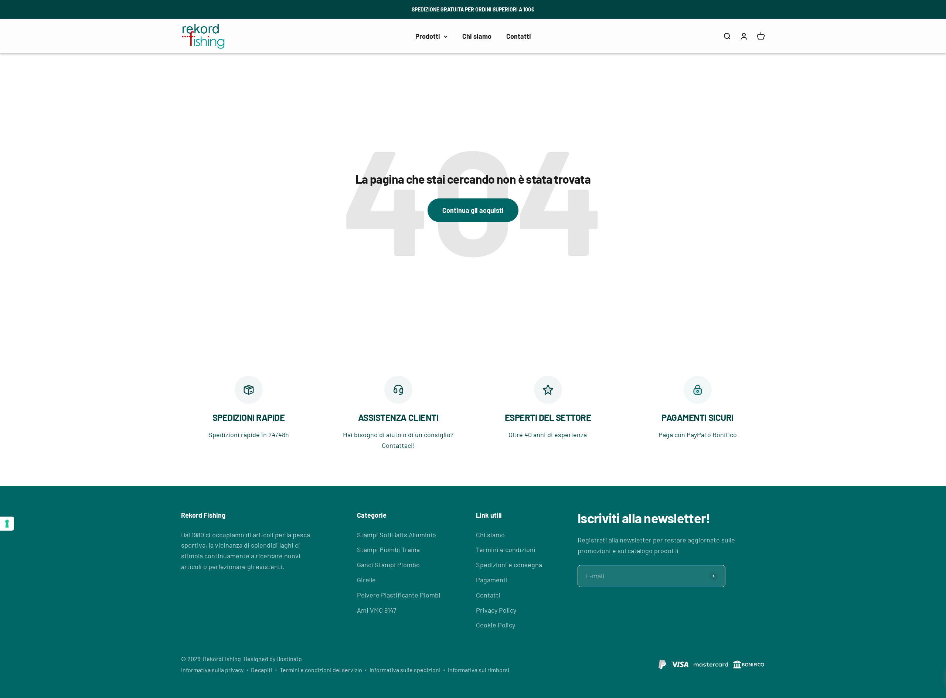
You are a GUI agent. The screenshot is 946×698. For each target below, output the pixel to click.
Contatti (518, 36)
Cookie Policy (495, 625)
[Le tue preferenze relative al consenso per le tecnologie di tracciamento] (7, 524)
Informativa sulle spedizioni (405, 669)
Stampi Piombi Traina (388, 549)
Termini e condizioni (505, 549)
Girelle (366, 580)
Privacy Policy (496, 610)
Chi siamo (476, 36)
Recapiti (261, 669)
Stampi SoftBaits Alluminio (396, 535)
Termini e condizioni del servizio (321, 669)
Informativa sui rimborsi (478, 669)
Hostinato (289, 658)
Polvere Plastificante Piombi (398, 595)
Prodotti (427, 36)
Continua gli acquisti (473, 210)
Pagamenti (492, 580)
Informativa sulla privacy (212, 669)
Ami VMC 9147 (377, 610)
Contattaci (397, 445)
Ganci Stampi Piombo (388, 565)
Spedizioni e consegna (509, 565)
